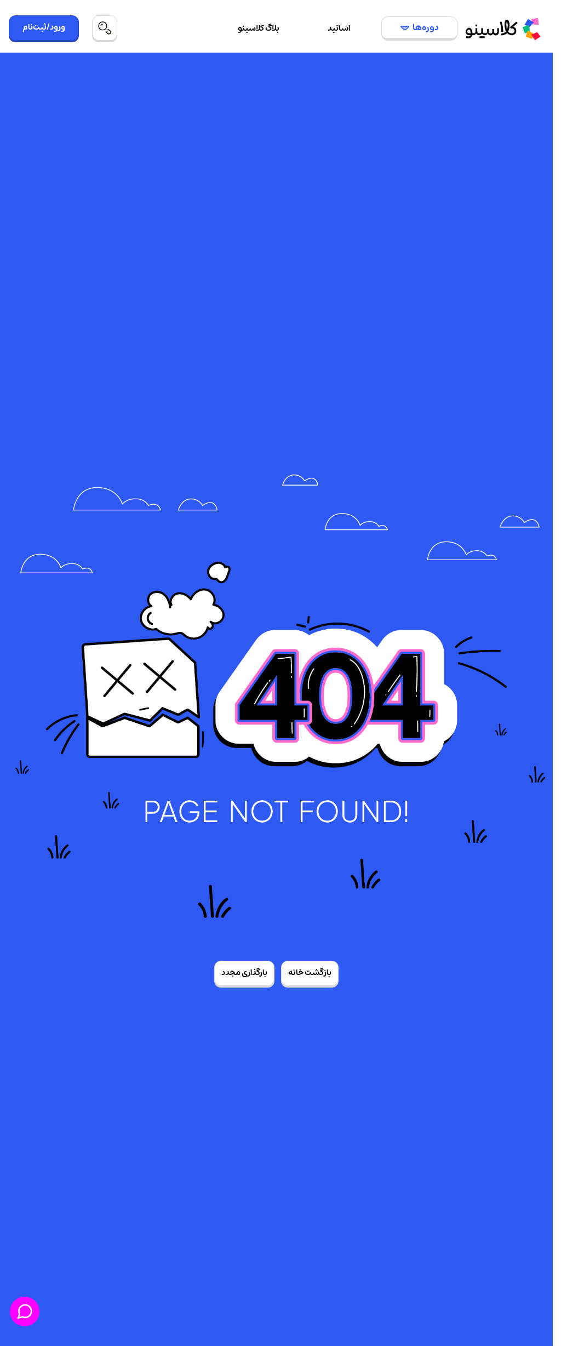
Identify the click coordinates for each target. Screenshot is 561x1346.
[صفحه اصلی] (503, 29)
